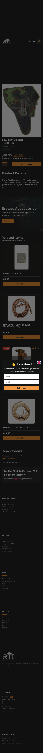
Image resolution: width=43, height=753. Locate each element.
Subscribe (21, 388)
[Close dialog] (39, 362)
